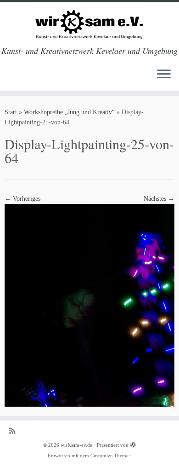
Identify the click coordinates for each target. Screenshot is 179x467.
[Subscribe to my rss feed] (14, 431)
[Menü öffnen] (164, 75)
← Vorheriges (22, 198)
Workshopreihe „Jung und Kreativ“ (69, 112)
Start (11, 112)
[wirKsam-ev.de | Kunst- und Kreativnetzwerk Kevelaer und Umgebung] (89, 24)
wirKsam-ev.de (76, 445)
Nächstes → (159, 198)
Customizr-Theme (109, 455)
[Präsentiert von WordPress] (133, 443)
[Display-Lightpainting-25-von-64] (89, 304)
